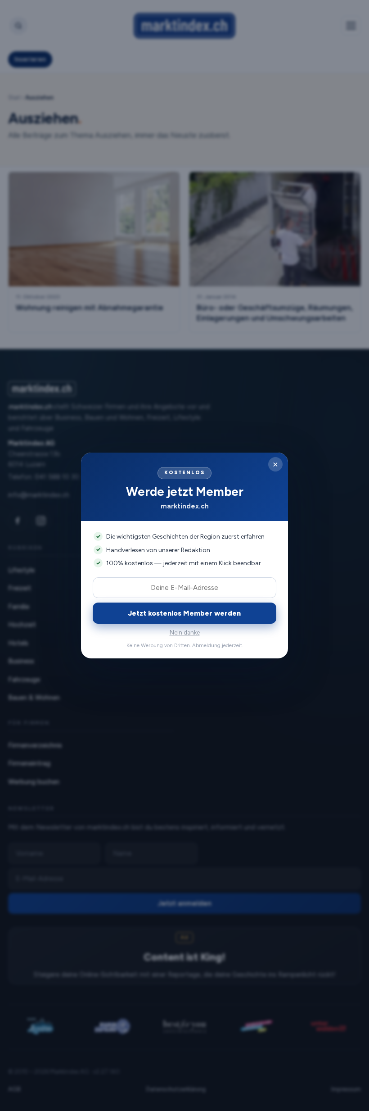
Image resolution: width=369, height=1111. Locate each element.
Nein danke (185, 632)
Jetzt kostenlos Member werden (184, 613)
